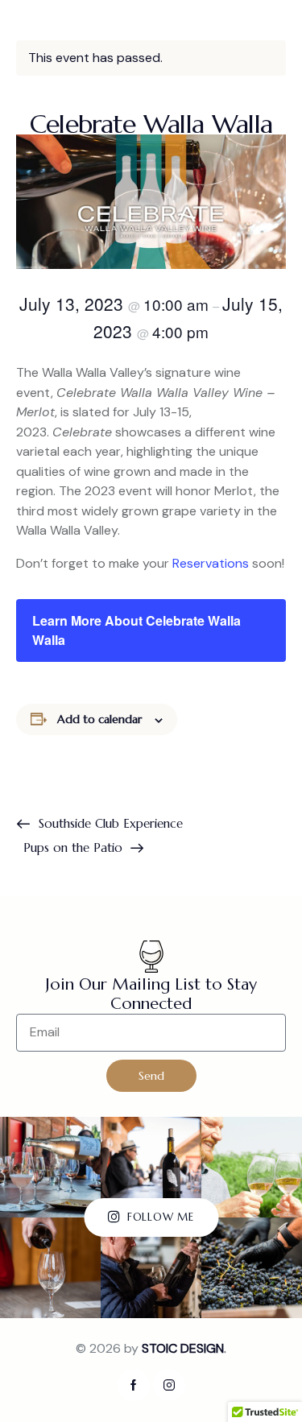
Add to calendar (99, 719)
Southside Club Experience (109, 823)
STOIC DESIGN (183, 1348)
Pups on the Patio (74, 847)
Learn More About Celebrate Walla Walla (136, 630)
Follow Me (160, 1217)
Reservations (210, 563)
